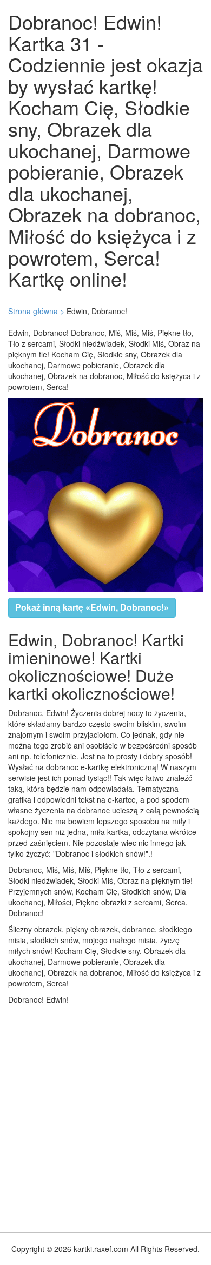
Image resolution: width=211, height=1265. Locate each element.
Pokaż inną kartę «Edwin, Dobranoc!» (92, 607)
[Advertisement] (105, 1115)
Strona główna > (36, 311)
